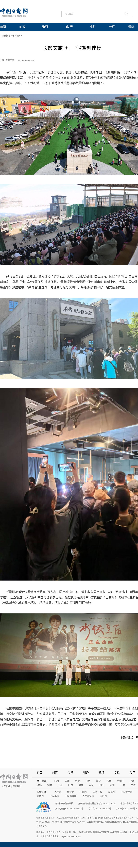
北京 (56, 780)
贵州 (112, 785)
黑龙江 (120, 780)
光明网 (40, 796)
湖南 (49, 785)
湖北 (39, 785)
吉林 (109, 780)
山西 (88, 780)
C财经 (69, 27)
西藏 (133, 785)
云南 (122, 785)
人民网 (57, 791)
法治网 (103, 796)
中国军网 (54, 796)
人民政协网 (88, 796)
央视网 (111, 791)
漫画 (131, 27)
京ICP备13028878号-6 (126, 809)
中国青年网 (126, 791)
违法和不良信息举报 (64, 803)
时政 (22, 27)
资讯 (45, 27)
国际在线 (97, 791)
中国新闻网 (71, 796)
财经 (86, 772)
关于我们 (6, 786)
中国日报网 (5, 36)
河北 (77, 780)
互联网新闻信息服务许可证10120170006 (96, 803)
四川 (101, 785)
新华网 (70, 791)
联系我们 (17, 786)
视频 (93, 27)
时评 (55, 772)
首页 (3, 27)
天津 (67, 780)
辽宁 (98, 780)
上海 (132, 780)
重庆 (91, 785)
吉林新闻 (16, 36)
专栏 (112, 27)
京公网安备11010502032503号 (69, 809)
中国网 (83, 791)
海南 (81, 785)
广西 (70, 785)
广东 (60, 785)
